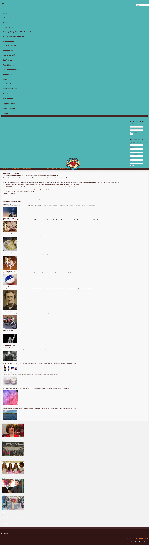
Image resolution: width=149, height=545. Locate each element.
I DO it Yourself (5, 52)
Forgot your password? (136, 136)
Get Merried (5, 57)
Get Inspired (5, 15)
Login (4, 10)
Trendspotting (5, 38)
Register (132, 165)
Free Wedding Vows (6, 67)
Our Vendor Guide (5, 86)
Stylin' (4, 20)
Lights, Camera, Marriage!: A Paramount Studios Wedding (12, 517)
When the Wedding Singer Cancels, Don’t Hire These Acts (12, 493)
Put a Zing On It (5, 62)
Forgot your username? (136, 137)
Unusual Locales (5, 43)
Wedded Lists (4, 441)
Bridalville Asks (5, 106)
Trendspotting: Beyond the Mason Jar (8, 29)
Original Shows (65, 168)
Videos (4, 111)
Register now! (143, 123)
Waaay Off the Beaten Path (7, 34)
